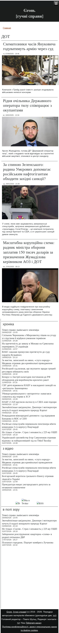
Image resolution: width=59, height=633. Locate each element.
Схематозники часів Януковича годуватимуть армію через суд (29, 46)
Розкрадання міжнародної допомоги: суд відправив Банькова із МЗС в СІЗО (28, 417)
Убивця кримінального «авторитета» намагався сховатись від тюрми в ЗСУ (26, 395)
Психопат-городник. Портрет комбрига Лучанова (27, 542)
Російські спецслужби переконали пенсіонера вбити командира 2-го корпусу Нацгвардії (29, 425)
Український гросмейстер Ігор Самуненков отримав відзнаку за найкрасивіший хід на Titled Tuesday (29, 439)
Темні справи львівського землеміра (20, 329)
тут (54, 615)
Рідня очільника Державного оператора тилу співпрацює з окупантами (27, 105)
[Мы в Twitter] (28, 503)
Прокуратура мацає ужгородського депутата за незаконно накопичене (26, 486)
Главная (7, 28)
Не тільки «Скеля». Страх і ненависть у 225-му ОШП (29, 432)
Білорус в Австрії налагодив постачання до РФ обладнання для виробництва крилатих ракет (26, 378)
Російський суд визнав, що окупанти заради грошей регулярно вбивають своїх (29, 370)
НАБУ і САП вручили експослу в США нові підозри (29, 401)
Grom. (29, 10)
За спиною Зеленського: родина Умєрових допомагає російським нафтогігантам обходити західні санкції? (27, 171)
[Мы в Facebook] (18, 503)
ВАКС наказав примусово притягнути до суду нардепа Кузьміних (26, 353)
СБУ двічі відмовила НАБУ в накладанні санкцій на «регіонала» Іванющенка (29, 387)
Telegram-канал (33, 623)
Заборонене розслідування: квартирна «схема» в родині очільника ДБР (27, 535)
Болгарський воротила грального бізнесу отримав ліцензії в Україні (28, 477)
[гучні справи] (19, 612)
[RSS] (40, 503)
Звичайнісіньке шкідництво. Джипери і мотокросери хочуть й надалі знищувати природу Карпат (29, 409)
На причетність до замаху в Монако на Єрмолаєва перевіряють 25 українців (28, 345)
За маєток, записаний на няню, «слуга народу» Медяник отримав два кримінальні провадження (27, 362)
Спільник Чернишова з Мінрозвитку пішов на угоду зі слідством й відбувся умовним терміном (29, 336)
